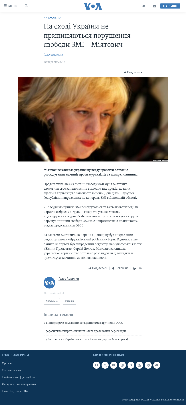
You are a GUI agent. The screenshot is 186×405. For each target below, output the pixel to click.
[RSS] (139, 365)
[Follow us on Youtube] (113, 365)
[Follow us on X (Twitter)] (105, 365)
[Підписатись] (156, 365)
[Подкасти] (148, 365)
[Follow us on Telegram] (131, 365)
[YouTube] (154, 6)
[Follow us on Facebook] (96, 365)
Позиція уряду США (15, 391)
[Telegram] (143, 6)
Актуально (52, 18)
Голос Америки (53, 54)
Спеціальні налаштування (19, 384)
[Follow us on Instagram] (122, 365)
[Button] (133, 72)
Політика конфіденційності (20, 377)
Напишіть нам (11, 370)
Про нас (7, 363)
